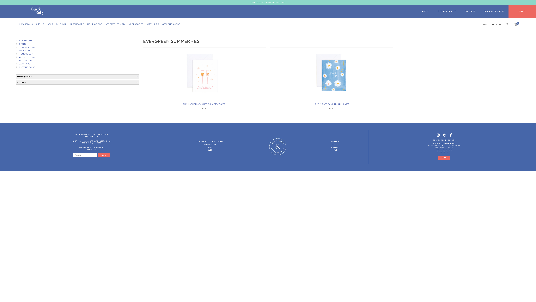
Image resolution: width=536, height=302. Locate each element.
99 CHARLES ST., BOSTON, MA (92, 148)
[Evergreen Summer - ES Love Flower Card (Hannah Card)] (331, 74)
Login (484, 24)
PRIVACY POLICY (454, 146)
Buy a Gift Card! (494, 11)
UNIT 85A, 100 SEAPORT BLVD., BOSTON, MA (92, 141)
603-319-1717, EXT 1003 (91, 143)
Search (444, 158)
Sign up (104, 155)
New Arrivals (25, 24)
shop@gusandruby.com (444, 140)
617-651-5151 (92, 149)
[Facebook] (450, 135)
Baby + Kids (153, 24)
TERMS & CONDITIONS (444, 150)
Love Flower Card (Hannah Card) (331, 104)
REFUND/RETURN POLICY (444, 148)
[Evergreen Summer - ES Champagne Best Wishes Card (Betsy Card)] (204, 74)
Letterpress (210, 145)
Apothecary (77, 24)
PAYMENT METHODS (444, 152)
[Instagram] (438, 135)
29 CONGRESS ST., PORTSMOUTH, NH (91, 135)
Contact (470, 11)
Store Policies (447, 11)
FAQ (335, 150)
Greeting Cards (171, 24)
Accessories (136, 24)
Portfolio (335, 142)
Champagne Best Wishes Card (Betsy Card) (204, 104)
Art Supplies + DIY (115, 24)
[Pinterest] (445, 135)
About (426, 11)
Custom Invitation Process (210, 142)
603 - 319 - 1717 (91, 137)
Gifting (40, 24)
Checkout (496, 24)
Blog (210, 150)
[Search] (507, 24)
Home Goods (94, 24)
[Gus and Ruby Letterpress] (37, 11)
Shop (522, 11)
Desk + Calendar (57, 24)
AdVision (442, 146)
